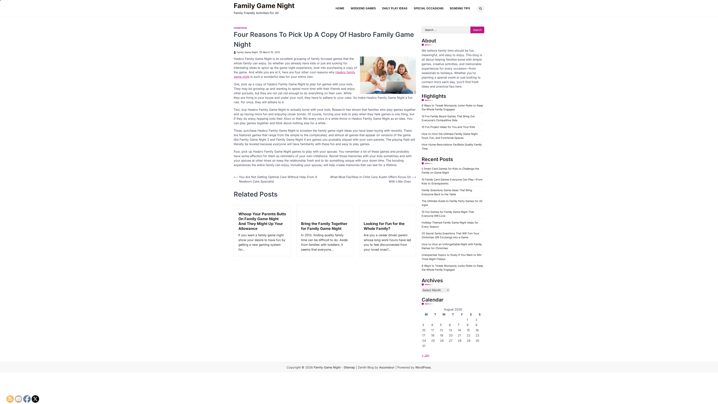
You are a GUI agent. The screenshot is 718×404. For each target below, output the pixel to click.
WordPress (423, 367)
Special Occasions (429, 8)
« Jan (425, 355)
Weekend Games (363, 8)
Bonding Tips (460, 8)
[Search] (480, 8)
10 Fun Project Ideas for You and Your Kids (448, 126)
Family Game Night (264, 6)
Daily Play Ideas (394, 8)
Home (340, 8)
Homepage (240, 28)
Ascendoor (387, 367)
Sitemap (349, 367)
